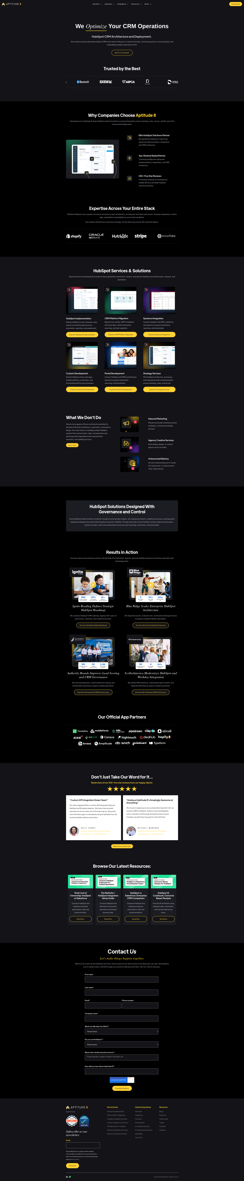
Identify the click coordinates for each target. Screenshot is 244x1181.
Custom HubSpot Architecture (117, 1123)
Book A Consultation (122, 53)
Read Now (80, 919)
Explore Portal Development (121, 389)
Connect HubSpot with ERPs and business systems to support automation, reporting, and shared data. (120, 380)
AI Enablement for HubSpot (116, 1126)
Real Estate (139, 1134)
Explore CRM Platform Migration (120, 334)
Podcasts (162, 1126)
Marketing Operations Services (117, 1130)
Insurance (138, 1119)
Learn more (72, 445)
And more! (138, 1137)
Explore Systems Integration (159, 334)
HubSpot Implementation (115, 1111)
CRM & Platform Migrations (116, 1115)
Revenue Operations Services (117, 1134)
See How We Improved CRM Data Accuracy (93, 692)
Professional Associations (143, 1130)
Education (138, 1111)
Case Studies (163, 1119)
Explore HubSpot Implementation (82, 335)
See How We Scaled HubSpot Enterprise (151, 625)
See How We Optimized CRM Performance (150, 692)
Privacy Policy (75, 1159)
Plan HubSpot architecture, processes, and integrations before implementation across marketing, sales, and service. (158, 380)
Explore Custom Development (82, 389)
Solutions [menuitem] (96, 4)
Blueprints (162, 1115)
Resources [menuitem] (135, 4)
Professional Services (142, 1126)
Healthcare (139, 1115)
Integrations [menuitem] (121, 4)
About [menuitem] (146, 4)
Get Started (235, 4)
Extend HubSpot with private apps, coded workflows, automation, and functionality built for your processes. (80, 380)
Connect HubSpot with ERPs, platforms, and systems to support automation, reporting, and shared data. (158, 325)
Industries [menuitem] (108, 4)
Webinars (162, 1130)
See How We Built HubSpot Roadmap (93, 625)
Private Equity (140, 1123)
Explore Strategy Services (159, 389)
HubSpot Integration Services (117, 1119)
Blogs (161, 1111)
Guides (161, 1123)
